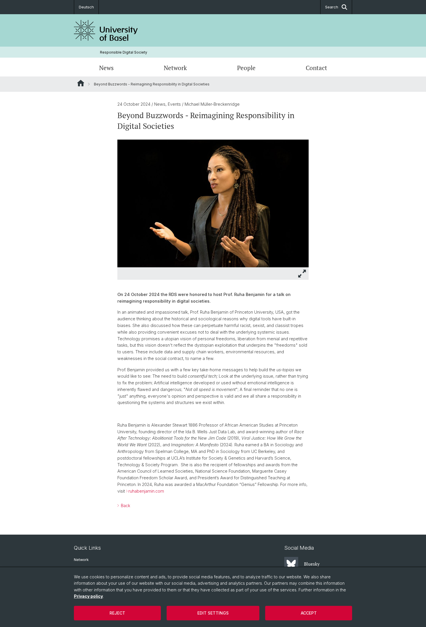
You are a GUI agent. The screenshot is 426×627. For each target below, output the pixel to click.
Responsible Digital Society (123, 52)
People (246, 68)
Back (125, 505)
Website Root (80, 83)
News (106, 68)
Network (175, 68)
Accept (309, 612)
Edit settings (213, 612)
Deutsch (86, 7)
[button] (302, 273)
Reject (117, 612)
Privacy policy (88, 596)
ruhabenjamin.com (146, 491)
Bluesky (312, 564)
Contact (316, 68)
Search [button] (331, 7)
